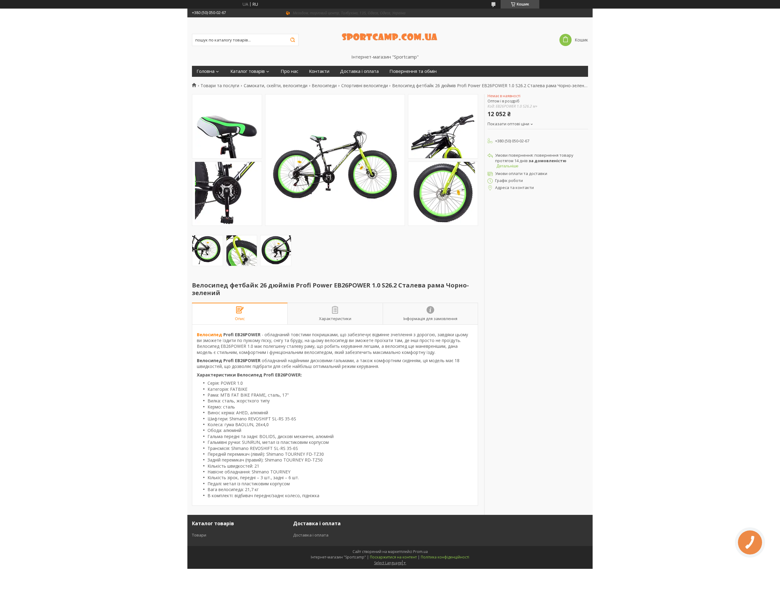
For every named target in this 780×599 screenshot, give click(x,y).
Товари (199, 535)
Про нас (289, 71)
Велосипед (209, 334)
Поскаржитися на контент (393, 557)
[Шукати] (292, 40)
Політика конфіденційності (445, 557)
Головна (205, 71)
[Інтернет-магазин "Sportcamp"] (390, 35)
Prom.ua (420, 551)
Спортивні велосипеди (364, 85)
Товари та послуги (219, 85)
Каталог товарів (247, 71)
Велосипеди (324, 85)
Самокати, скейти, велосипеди (275, 85)
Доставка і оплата (359, 71)
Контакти (319, 71)
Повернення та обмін (413, 71)
